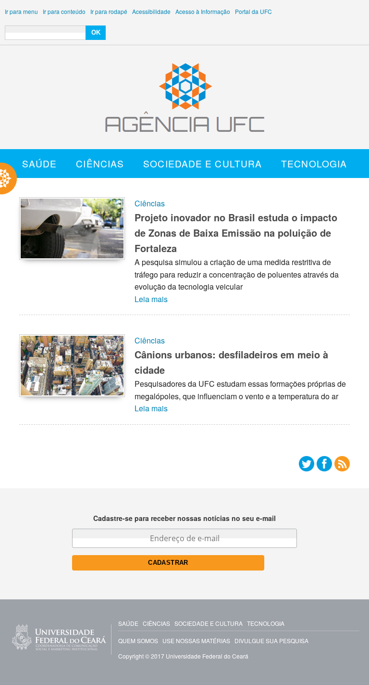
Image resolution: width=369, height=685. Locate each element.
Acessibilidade (151, 11)
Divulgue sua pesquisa (271, 640)
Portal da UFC (253, 11)
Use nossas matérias (196, 640)
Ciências (100, 163)
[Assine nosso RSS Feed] (342, 466)
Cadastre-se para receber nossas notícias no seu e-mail (184, 518)
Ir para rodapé (108, 11)
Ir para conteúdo (64, 11)
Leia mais (151, 298)
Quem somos (138, 640)
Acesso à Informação (202, 11)
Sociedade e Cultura (202, 163)
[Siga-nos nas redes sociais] (306, 466)
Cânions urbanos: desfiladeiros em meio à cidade (231, 362)
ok (95, 32)
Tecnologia (314, 163)
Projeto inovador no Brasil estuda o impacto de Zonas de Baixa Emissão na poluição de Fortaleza (236, 232)
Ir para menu (21, 11)
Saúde (39, 163)
